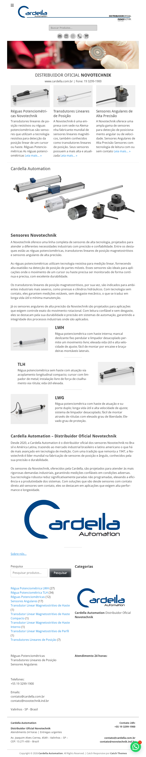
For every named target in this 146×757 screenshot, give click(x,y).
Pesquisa (17, 566)
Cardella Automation (50, 753)
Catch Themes (118, 753)
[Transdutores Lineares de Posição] (73, 96)
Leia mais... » (33, 155)
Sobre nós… (19, 554)
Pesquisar (60, 573)
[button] (135, 746)
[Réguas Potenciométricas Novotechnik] (30, 96)
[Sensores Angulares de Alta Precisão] (115, 96)
